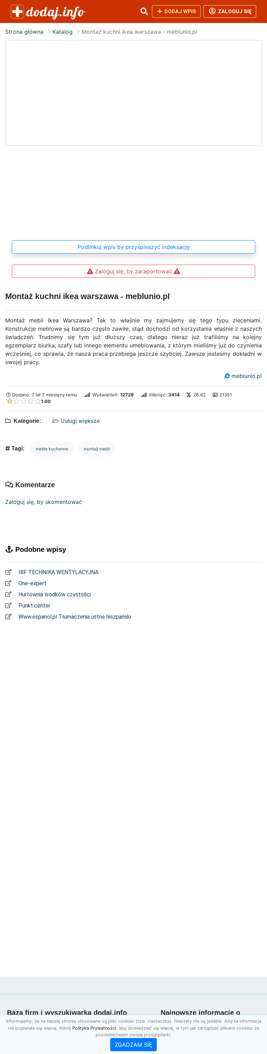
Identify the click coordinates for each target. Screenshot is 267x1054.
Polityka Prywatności (94, 1028)
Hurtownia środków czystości (54, 594)
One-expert (32, 583)
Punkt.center (33, 605)
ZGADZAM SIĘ (133, 1044)
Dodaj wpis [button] (179, 11)
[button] (144, 11)
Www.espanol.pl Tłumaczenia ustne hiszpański (74, 616)
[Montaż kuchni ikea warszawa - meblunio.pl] (133, 136)
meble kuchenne (52, 448)
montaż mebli (97, 448)
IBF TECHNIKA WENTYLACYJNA (57, 572)
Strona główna (24, 31)
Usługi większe (80, 420)
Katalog (62, 31)
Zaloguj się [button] (234, 11)
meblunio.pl (247, 375)
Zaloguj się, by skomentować (43, 501)
